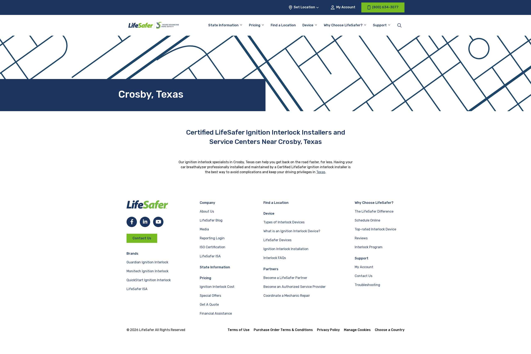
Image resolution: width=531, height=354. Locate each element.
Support (361, 258)
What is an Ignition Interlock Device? (291, 231)
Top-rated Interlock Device (375, 229)
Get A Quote (209, 305)
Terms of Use (239, 330)
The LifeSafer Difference (374, 211)
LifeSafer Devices (277, 240)
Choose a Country (389, 330)
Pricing (254, 25)
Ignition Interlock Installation (285, 249)
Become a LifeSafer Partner (285, 278)
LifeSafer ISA (137, 289)
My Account (345, 7)
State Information (223, 25)
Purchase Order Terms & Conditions (283, 330)
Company (207, 203)
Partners (270, 269)
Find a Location (283, 25)
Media (204, 229)
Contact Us (142, 238)
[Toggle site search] (399, 25)
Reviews (361, 238)
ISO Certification (212, 247)
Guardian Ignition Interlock (147, 262)
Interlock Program (368, 247)
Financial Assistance (216, 313)
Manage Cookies (357, 330)
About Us (207, 211)
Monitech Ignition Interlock (147, 271)
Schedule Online (367, 220)
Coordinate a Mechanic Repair (286, 296)
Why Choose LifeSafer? (343, 25)
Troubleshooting (367, 285)
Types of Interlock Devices (283, 222)
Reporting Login (212, 238)
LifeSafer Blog (211, 220)
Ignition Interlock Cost (217, 287)
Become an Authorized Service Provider (294, 287)
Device (307, 25)
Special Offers (210, 296)
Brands (132, 253)
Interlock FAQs (274, 258)
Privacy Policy (328, 330)
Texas (320, 172)
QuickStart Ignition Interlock (149, 280)
